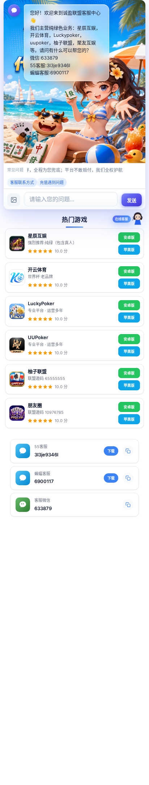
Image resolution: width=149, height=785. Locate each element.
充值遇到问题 (52, 182)
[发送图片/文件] (13, 199)
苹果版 (129, 249)
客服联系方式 (22, 182)
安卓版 (129, 237)
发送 (132, 200)
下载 (111, 451)
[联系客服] (138, 220)
